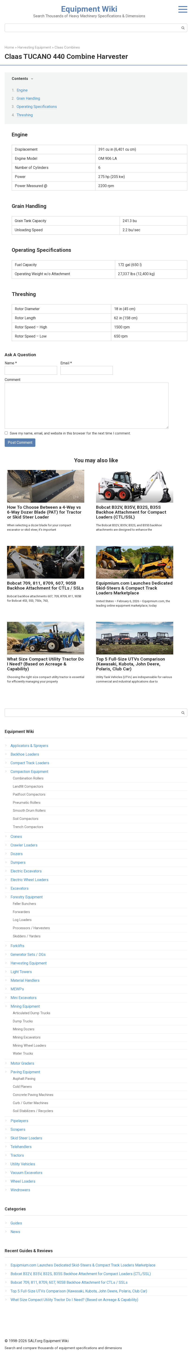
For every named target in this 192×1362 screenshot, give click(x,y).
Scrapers (18, 1129)
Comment (12, 379)
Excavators (20, 888)
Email (66, 363)
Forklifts (17, 946)
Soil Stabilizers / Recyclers (33, 1111)
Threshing (25, 115)
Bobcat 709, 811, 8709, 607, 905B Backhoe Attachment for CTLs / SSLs (45, 585)
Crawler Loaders (24, 845)
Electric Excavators (26, 871)
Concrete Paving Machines (33, 1095)
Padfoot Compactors (29, 795)
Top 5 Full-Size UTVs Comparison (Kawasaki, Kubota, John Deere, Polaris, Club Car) (130, 664)
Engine (22, 90)
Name (11, 363)
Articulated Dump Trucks (31, 1013)
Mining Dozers (23, 1029)
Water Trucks (23, 1054)
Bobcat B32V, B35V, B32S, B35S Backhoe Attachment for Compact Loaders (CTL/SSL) (131, 512)
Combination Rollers (28, 778)
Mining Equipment (25, 1006)
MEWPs (17, 989)
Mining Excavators (27, 1037)
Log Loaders (22, 920)
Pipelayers (19, 1121)
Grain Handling (28, 98)
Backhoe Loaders (25, 754)
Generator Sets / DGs (28, 954)
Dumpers (18, 862)
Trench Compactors (28, 827)
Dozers (17, 854)
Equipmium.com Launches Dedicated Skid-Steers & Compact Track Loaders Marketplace (134, 588)
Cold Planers (22, 1087)
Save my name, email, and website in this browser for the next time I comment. (70, 433)
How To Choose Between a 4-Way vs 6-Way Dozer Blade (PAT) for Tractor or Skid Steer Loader (44, 512)
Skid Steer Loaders (26, 1138)
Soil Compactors (25, 819)
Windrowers (20, 1190)
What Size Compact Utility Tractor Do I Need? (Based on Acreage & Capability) (45, 664)
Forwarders (21, 912)
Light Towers (21, 972)
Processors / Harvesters (31, 928)
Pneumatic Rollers (27, 803)
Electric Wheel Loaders (29, 880)
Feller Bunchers (24, 904)
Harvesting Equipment (29, 963)
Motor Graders (22, 1063)
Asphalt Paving (24, 1079)
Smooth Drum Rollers (29, 811)
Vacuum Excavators (26, 1172)
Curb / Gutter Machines (30, 1103)
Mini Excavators (24, 998)
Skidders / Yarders (27, 936)
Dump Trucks (23, 1021)
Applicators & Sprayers (29, 745)
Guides (16, 1223)
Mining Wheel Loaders (29, 1046)
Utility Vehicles (23, 1164)
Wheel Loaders (23, 1181)
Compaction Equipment (29, 771)
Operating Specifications (37, 106)
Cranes (16, 836)
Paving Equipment (25, 1072)
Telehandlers (21, 1147)
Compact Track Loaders (30, 763)
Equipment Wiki (89, 9)
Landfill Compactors (28, 787)
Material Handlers (25, 980)
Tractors (17, 1155)
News (15, 1232)
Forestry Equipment (27, 897)
